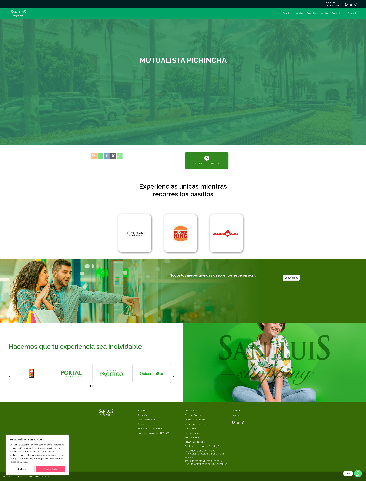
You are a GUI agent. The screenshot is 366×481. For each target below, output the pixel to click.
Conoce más (291, 277)
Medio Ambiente (192, 437)
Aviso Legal (191, 410)
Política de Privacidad (194, 433)
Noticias (324, 13)
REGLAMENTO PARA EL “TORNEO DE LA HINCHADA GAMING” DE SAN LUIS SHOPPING (206, 462)
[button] (90, 386)
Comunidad (338, 13)
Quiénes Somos (144, 415)
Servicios (311, 13)
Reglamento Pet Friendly (195, 442)
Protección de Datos (193, 428)
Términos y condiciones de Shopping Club (203, 446)
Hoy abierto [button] (332, 3)
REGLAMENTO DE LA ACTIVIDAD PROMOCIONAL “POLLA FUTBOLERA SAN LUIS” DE (204, 454)
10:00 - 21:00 (332, 5)
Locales (299, 13)
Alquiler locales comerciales (150, 428)
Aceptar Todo (50, 469)
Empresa (142, 410)
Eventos (287, 13)
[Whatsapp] (358, 473)
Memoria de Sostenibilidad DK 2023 (153, 433)
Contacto (352, 13)
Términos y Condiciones (195, 420)
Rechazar (22, 469)
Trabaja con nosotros (147, 420)
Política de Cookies (193, 415)
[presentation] (10, 376)
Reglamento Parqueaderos (196, 424)
